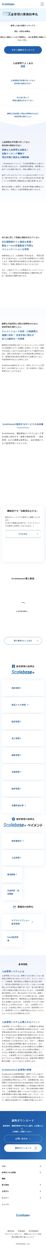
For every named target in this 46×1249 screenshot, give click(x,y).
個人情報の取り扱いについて (23, 1237)
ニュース (6, 1204)
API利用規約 (34, 1231)
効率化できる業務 (9, 1172)
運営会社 (11, 1231)
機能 (3, 1179)
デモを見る (23, 534)
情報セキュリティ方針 (32, 1234)
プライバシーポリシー (13, 1234)
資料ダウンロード (23, 1148)
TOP (4, 1166)
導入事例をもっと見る (23, 641)
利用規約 (22, 1231)
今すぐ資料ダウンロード (23, 50)
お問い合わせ (21, 1139)
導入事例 (6, 1185)
